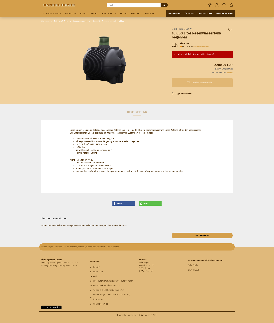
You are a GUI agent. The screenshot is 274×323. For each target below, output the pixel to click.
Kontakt (96, 267)
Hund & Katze (108, 13)
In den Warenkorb (202, 82)
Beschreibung (137, 112)
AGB (95, 276)
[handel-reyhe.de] (60, 5)
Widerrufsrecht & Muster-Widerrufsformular (113, 281)
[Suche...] (164, 5)
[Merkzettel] (224, 5)
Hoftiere (149, 13)
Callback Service (100, 304)
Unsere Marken (224, 13)
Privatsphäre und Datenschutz (107, 285)
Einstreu (135, 13)
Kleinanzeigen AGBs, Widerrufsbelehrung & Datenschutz (112, 296)
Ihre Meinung (202, 235)
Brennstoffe (205, 13)
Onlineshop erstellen (126, 315)
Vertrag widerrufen (51, 307)
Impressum (98, 272)
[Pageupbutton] (266, 318)
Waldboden (174, 13)
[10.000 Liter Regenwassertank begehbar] (104, 60)
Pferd (83, 13)
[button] (209, 5)
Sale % (123, 13)
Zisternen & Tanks (51, 13)
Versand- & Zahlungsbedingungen (108, 290)
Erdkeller (70, 13)
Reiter (94, 13)
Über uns (190, 13)
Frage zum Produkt (183, 93)
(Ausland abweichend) (201, 46)
